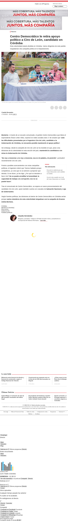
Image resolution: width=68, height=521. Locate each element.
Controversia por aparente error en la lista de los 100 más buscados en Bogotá (39, 379)
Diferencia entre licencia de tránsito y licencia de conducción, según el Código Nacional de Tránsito (12, 379)
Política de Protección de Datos (17, 411)
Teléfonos (30, 414)
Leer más (43, 220)
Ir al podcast (16, 478)
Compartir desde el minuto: (10, 520)
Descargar (3, 518)
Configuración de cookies (42, 411)
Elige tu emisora (58, 6)
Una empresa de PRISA (34, 418)
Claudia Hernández (7, 112)
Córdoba (4, 206)
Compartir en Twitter (7, 511)
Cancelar (9, 503)
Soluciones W (62, 411)
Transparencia (53, 411)
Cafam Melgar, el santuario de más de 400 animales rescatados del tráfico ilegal (12, 397)
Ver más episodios (6, 478)
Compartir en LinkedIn (7, 513)
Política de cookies (30, 411)
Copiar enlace (5, 517)
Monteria (13, 31)
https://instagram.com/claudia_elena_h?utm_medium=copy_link (16, 112)
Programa (46, 4)
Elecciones (4, 209)
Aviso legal (5, 411)
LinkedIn (60, 107)
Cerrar (3, 488)
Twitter (56, 107)
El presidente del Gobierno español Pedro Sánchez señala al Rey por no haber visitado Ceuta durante (39, 397)
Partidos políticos (6, 212)
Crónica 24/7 (4, 471)
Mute (2, 442)
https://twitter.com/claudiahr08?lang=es (14, 112)
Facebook (52, 107)
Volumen (3, 444)
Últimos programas (15, 449)
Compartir (24, 478)
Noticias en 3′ (5, 449)
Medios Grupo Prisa (34, 423)
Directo (24, 449)
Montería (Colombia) (7, 207)
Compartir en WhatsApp (8, 515)
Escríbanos (37, 414)
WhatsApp (65, 107)
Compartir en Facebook (8, 509)
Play (2, 446)
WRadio (11, 5)
